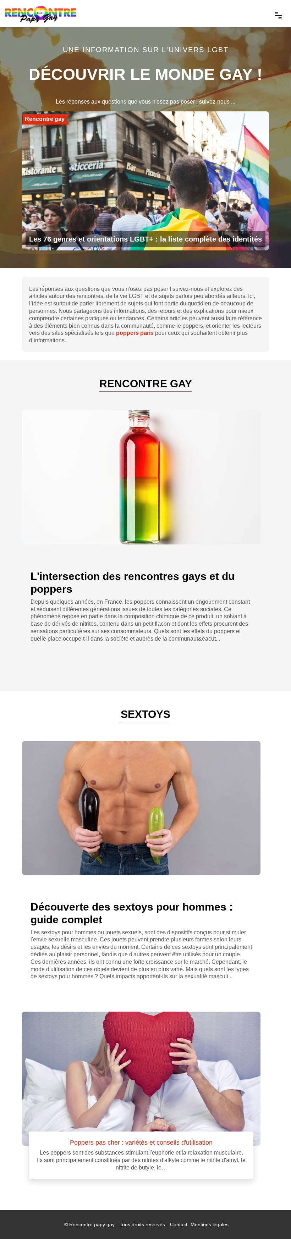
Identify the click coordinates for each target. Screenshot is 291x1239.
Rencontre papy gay (92, 1224)
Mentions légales (210, 1224)
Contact (178, 1224)
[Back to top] (271, 1219)
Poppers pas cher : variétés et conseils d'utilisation (141, 1142)
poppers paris (135, 333)
